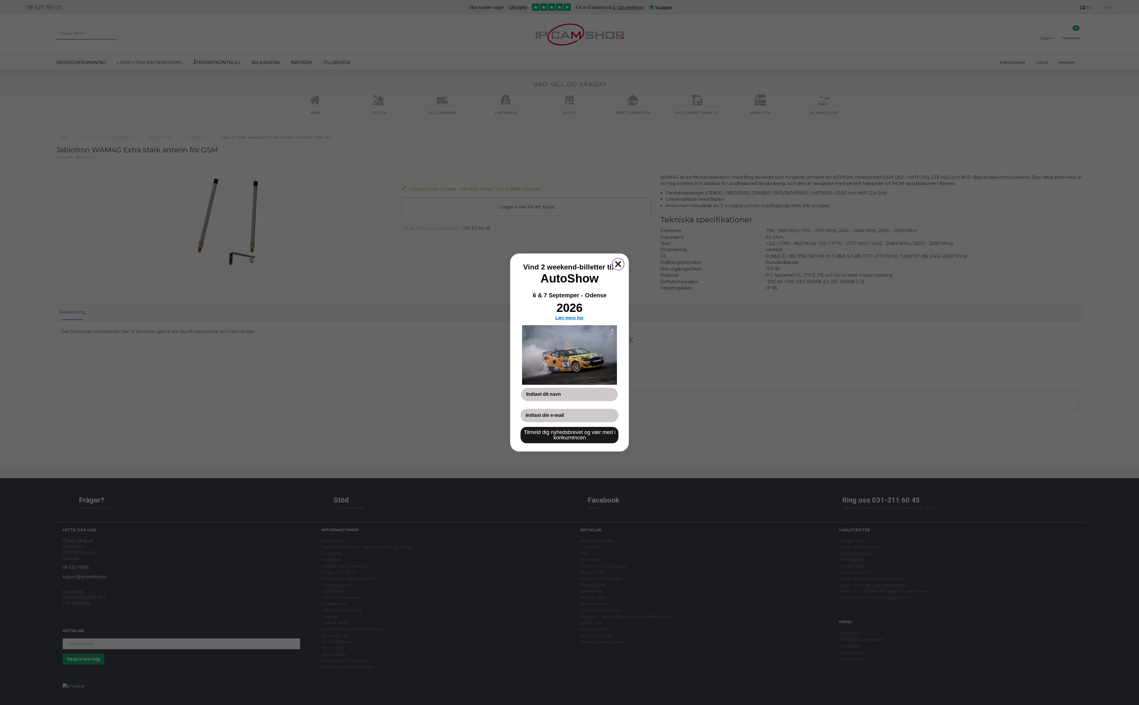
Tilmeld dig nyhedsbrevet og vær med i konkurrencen (569, 435)
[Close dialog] (618, 264)
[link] (569, 355)
